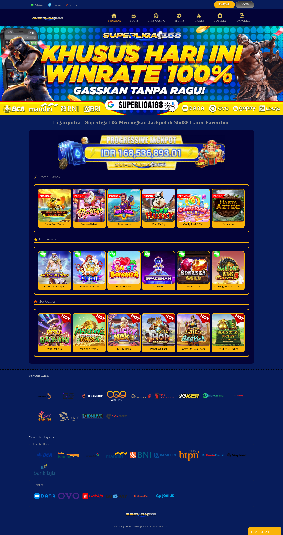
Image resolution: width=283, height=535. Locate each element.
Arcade (199, 20)
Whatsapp (39, 5)
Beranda (114, 20)
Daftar (224, 4)
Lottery (220, 20)
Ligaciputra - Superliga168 (133, 526)
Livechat (73, 5)
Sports (179, 20)
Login (245, 4)
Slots (134, 20)
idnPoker (243, 20)
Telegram (56, 5)
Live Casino (156, 20)
